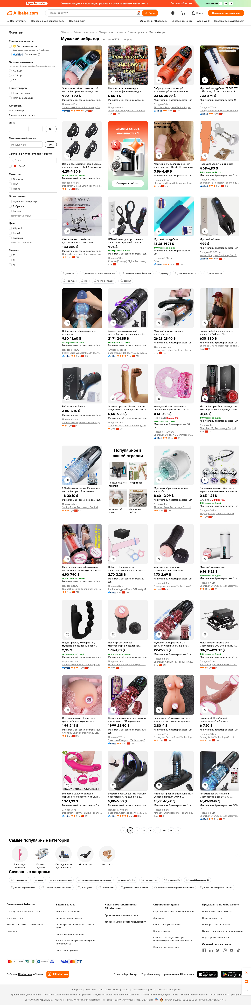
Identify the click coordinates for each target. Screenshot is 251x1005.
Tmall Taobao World (109, 989)
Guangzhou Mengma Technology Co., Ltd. (174, 586)
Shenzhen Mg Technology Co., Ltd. (218, 428)
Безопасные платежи (68, 911)
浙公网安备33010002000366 (181, 1000)
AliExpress (76, 989)
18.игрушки (86, 887)
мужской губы (128, 880)
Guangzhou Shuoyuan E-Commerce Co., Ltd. (128, 110)
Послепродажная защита (69, 934)
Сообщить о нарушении (166, 947)
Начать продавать (212, 918)
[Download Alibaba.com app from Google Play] (232, 974)
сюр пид (70, 281)
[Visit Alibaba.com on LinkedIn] (211, 950)
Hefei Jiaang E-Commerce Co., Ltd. (218, 664)
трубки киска (215, 273)
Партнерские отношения (216, 937)
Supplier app (130, 974)
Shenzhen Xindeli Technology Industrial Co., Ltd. (128, 352)
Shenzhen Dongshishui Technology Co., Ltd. (82, 422)
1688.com (90, 989)
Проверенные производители (121, 915)
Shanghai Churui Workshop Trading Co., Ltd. (220, 345)
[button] (138, 13)
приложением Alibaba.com (178, 974)
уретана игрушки (105, 281)
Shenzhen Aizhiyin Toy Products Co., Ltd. (174, 661)
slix (85, 281)
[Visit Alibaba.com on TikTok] (238, 950)
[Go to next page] (178, 830)
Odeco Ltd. (159, 261)
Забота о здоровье (84, 32)
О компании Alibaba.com (21, 904)
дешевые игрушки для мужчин (100, 273)
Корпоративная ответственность (25, 924)
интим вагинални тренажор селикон (176, 887)
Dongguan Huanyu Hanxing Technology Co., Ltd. (220, 110)
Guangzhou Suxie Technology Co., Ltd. (82, 589)
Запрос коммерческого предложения (125, 921)
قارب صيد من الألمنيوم (199, 880)
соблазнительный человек (138, 273)
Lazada (125, 989)
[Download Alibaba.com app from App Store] (207, 974)
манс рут (70, 273)
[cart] (183, 13)
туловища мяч (21, 880)
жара (40, 880)
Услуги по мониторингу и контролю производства (75, 942)
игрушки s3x (174, 880)
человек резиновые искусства (96, 880)
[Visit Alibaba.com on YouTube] (231, 950)
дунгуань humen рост (188, 273)
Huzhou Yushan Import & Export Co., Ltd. (128, 664)
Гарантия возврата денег (69, 918)
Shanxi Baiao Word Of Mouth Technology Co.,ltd (82, 352)
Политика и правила (67, 950)
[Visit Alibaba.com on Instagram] (225, 950)
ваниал (127, 281)
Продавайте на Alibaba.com (217, 911)
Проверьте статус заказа (216, 924)
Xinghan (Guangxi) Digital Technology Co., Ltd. (128, 261)
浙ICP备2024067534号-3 (212, 1000)
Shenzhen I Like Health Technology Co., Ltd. (220, 182)
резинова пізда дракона (136, 887)
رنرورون (165, 273)
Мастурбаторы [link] (157, 32)
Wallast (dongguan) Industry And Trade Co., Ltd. (220, 255)
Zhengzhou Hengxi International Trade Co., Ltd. (174, 183)
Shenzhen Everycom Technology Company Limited (174, 107)
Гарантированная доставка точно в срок (75, 926)
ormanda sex (108, 887)
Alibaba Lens (25, 974)
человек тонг (151, 880)
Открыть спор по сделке (166, 924)
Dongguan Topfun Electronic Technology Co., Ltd (174, 350)
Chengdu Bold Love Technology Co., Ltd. (82, 254)
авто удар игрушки (62, 880)
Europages (175, 989)
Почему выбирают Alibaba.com (23, 911)
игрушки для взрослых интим (218, 887)
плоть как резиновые (25, 887)
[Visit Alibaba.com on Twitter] (218, 950)
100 (171, 830)
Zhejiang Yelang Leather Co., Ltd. (217, 513)
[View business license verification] (156, 1000)
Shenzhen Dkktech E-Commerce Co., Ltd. (174, 434)
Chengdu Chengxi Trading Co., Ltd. (80, 732)
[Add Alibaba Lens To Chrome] (57, 974)
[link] (246, 972)
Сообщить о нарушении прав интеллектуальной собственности (172, 939)
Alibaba (64, 32)
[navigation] (33, 432)
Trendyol (161, 989)
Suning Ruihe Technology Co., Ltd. (80, 507)
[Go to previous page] (123, 830)
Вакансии (12, 931)
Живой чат (159, 918)
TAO (152, 989)
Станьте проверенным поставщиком (222, 931)
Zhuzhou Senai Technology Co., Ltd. (172, 507)
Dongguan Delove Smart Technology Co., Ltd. (82, 185)
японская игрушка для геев (58, 887)
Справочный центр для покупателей (173, 911)
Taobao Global (139, 989)
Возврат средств (162, 931)
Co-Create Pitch (15, 918)
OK (50, 129)
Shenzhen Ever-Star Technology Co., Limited (82, 664)
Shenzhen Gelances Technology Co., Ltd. (82, 107)
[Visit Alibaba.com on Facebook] (204, 950)
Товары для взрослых (111, 32)
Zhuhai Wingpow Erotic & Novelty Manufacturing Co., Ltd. (128, 589)
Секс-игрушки (136, 32)
